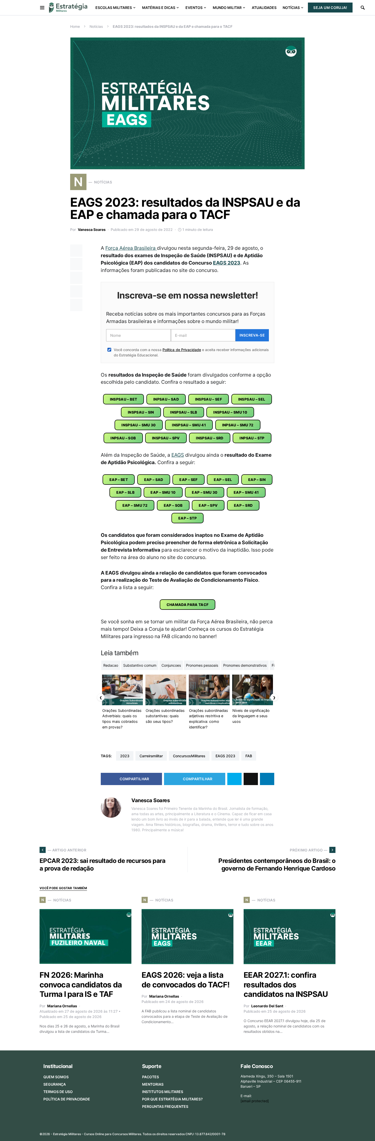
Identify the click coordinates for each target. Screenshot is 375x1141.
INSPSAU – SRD (209, 438)
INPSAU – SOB (123, 438)
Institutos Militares (162, 1091)
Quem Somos (56, 1077)
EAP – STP (187, 518)
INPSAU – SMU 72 (238, 425)
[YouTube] (316, 1132)
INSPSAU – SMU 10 (230, 412)
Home (75, 26)
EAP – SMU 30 (204, 492)
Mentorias (153, 1084)
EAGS (177, 455)
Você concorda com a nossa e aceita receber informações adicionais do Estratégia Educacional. (191, 352)
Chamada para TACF (188, 604)
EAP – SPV (208, 505)
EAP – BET (118, 479)
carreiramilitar (151, 756)
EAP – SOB (173, 505)
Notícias (96, 26)
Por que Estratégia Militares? (172, 1099)
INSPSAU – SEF (208, 399)
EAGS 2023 (226, 263)
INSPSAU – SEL (251, 399)
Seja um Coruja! (330, 7)
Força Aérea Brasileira (131, 248)
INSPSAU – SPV (166, 438)
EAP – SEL (223, 479)
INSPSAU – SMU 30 (138, 425)
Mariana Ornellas (62, 1006)
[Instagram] (308, 1132)
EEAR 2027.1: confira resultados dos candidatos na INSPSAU (286, 984)
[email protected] (255, 1101)
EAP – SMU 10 (163, 492)
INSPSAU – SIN (141, 412)
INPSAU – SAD (166, 399)
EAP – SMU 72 (134, 505)
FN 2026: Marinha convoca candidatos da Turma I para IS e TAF (81, 984)
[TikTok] (332, 1132)
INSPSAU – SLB (183, 412)
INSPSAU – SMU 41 (189, 425)
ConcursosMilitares (189, 756)
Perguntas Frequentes (165, 1106)
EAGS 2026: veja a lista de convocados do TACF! (186, 979)
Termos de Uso (58, 1091)
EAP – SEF (188, 479)
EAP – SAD (153, 479)
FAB (248, 756)
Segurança (54, 1084)
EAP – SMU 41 (246, 492)
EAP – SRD (243, 505)
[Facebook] (292, 1132)
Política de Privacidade (181, 350)
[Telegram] (324, 1132)
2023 (124, 756)
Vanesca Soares (92, 229)
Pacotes (150, 1077)
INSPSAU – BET (123, 399)
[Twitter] (300, 1132)
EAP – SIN (257, 479)
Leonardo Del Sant (267, 1006)
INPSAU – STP (252, 438)
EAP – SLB (125, 492)
